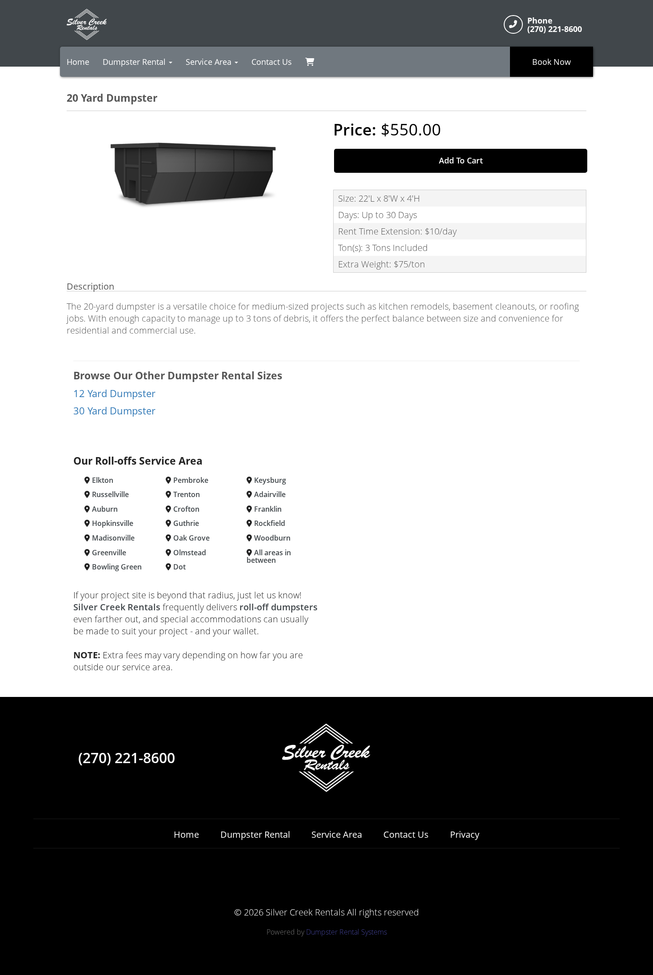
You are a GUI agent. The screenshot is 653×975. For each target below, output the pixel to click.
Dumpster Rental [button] (135, 61)
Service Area (336, 834)
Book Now (551, 61)
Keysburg (270, 480)
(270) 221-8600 (126, 758)
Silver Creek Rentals (116, 607)
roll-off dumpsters (278, 607)
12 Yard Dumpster (114, 393)
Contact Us (271, 61)
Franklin (268, 509)
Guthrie (186, 523)
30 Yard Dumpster (114, 410)
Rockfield (269, 523)
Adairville (270, 494)
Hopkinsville (112, 523)
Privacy (464, 834)
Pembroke (190, 480)
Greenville (109, 552)
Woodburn (272, 538)
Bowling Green (117, 567)
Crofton (186, 509)
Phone (540, 20)
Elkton (102, 480)
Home (78, 61)
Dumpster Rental (255, 834)
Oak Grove (191, 538)
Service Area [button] (210, 61)
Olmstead (189, 552)
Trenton (186, 494)
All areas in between (269, 556)
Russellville (110, 494)
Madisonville (113, 538)
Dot (179, 567)
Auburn (105, 509)
